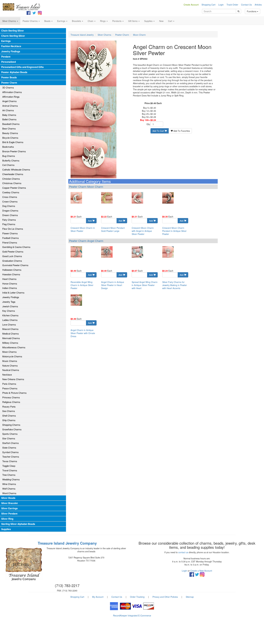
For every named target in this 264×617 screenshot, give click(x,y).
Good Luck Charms (12, 256)
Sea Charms (8, 411)
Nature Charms (10, 365)
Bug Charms (8, 155)
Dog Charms (8, 206)
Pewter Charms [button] (30, 20)
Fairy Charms (9, 219)
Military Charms (10, 342)
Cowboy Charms (10, 192)
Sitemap (190, 596)
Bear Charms (9, 128)
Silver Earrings (9, 508)
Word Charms (9, 493)
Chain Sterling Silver (12, 30)
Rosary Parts (9, 406)
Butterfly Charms (10, 160)
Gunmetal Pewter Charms (15, 265)
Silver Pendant (9, 513)
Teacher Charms (10, 456)
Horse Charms (9, 283)
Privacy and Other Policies (165, 596)
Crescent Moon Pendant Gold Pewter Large (113, 229)
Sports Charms (10, 433)
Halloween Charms (11, 269)
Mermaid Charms (11, 338)
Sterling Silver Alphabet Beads (18, 524)
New (161, 20)
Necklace (7, 374)
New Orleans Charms (13, 379)
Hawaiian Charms (11, 274)
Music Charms (9, 361)
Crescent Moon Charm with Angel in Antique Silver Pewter (143, 231)
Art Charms (8, 110)
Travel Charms (9, 470)
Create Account (191, 4)
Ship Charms (8, 420)
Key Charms (8, 310)
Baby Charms (9, 114)
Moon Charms (9, 351)
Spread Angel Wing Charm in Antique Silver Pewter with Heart (145, 285)
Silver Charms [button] (9, 20)
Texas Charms (9, 461)
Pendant (5, 56)
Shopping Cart (208, 4)
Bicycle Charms (10, 137)
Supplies (6, 529)
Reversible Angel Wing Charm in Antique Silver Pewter (82, 285)
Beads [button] (47, 20)
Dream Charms (10, 215)
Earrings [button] (61, 20)
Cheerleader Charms (12, 174)
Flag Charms (8, 224)
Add (90, 220)
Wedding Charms (11, 479)
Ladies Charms (10, 320)
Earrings (6, 41)
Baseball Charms (11, 123)
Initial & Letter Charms (13, 292)
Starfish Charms (10, 443)
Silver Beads (8, 498)
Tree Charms (8, 474)
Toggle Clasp (8, 465)
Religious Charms (11, 402)
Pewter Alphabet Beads (14, 72)
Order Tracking (137, 596)
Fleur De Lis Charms (12, 228)
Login (221, 4)
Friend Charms (9, 242)
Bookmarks (8, 146)
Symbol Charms (10, 452)
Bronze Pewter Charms (14, 151)
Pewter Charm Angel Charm (86, 241)
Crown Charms (10, 201)
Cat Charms (8, 164)
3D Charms (8, 87)
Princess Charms (11, 397)
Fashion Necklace (11, 46)
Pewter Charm (9, 82)
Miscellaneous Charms (13, 347)
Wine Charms (9, 484)
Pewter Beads (9, 77)
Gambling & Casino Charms (16, 247)
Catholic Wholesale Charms (16, 169)
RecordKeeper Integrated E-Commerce (132, 615)
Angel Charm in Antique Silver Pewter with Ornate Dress (83, 333)
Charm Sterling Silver (13, 35)
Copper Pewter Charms (14, 187)
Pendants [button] (117, 20)
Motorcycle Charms (12, 356)
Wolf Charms (8, 488)
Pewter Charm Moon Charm (86, 187)
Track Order (232, 4)
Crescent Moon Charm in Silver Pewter (83, 229)
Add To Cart (158, 130)
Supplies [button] (148, 20)
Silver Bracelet (9, 503)
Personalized (8, 62)
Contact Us (246, 4)
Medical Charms (10, 333)
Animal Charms (10, 105)
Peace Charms (9, 388)
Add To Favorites (181, 130)
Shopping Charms (11, 424)
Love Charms (9, 324)
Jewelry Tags (8, 301)
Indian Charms (9, 288)
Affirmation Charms (12, 92)
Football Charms (10, 237)
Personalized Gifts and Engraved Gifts (22, 67)
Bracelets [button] (77, 20)
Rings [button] (103, 20)
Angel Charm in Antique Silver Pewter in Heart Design (112, 285)
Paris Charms (9, 383)
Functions (252, 11)
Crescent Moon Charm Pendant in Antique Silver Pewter (174, 231)
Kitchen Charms (10, 315)
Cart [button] (170, 20)
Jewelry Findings (10, 51)
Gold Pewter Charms (12, 251)
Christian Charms (11, 178)
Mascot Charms (10, 329)
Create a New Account (201, 570)
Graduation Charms (12, 260)
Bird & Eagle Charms (12, 142)
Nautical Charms (10, 370)
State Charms (9, 447)
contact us (183, 552)
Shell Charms (9, 415)
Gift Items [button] (133, 20)
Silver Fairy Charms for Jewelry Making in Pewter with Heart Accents (174, 285)
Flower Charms (10, 233)
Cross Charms (9, 196)
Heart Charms (9, 278)
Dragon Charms (10, 210)
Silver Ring (7, 518)
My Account (97, 596)
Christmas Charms (11, 183)
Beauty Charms (10, 133)
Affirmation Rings (11, 96)
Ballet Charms (9, 119)
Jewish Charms (10, 306)
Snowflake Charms (12, 429)
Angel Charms (9, 101)
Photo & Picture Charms (14, 392)
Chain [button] (91, 20)
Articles (258, 4)
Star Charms (8, 438)
